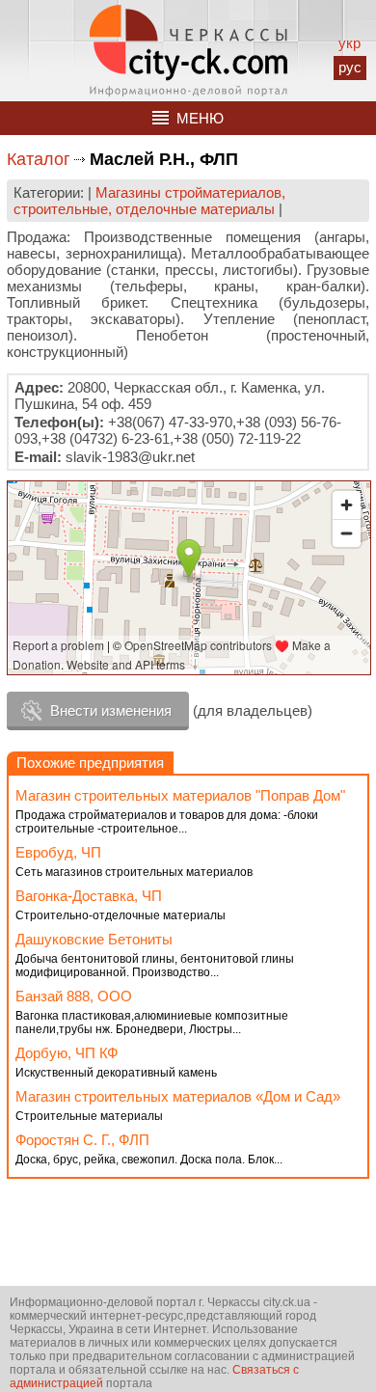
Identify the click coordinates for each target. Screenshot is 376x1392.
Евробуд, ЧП (58, 852)
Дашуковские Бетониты (94, 939)
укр (349, 43)
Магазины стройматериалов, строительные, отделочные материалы (149, 200)
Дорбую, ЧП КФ (66, 1053)
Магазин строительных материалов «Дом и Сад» (177, 1096)
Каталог (38, 159)
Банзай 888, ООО (73, 996)
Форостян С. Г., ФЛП (82, 1140)
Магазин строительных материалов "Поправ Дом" (180, 795)
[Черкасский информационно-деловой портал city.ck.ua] (188, 50)
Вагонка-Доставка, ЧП (88, 895)
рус (350, 67)
